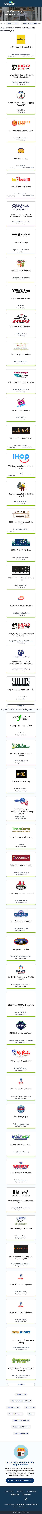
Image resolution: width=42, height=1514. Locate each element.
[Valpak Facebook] (16, 1499)
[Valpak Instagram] (21, 1499)
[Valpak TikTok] (26, 1499)
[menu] (3, 3)
